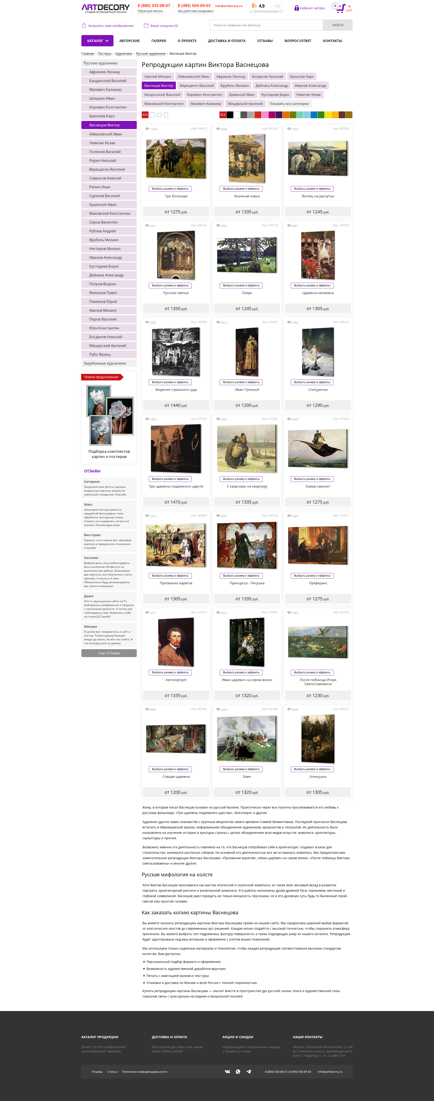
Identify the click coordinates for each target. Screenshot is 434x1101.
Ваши (164, 26)
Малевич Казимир (206, 103)
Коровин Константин (204, 94)
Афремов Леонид (230, 76)
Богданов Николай (267, 76)
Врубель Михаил (235, 85)
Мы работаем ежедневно (196, 11)
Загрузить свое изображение (111, 26)
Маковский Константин (164, 103)
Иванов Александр (310, 85)
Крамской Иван (242, 94)
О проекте (187, 40)
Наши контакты (308, 1037)
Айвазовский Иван (194, 76)
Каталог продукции (99, 1037)
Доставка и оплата (226, 40)
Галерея (158, 40)
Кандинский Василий (162, 94)
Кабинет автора (312, 8)
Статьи (112, 1072)
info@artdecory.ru (229, 6)
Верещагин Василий (197, 85)
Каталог (95, 40)
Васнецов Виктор (158, 85)
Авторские (129, 40)
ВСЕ (145, 115)
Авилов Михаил (157, 76)
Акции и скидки (237, 1037)
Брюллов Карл (302, 76)
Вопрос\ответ (298, 40)
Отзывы (265, 40)
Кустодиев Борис (276, 94)
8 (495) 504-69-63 (194, 5)
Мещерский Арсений (245, 103)
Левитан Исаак (308, 94)
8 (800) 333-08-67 (154, 5)
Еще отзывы (109, 653)
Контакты (332, 40)
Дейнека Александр (272, 85)
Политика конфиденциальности (144, 1072)
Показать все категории (289, 103)
